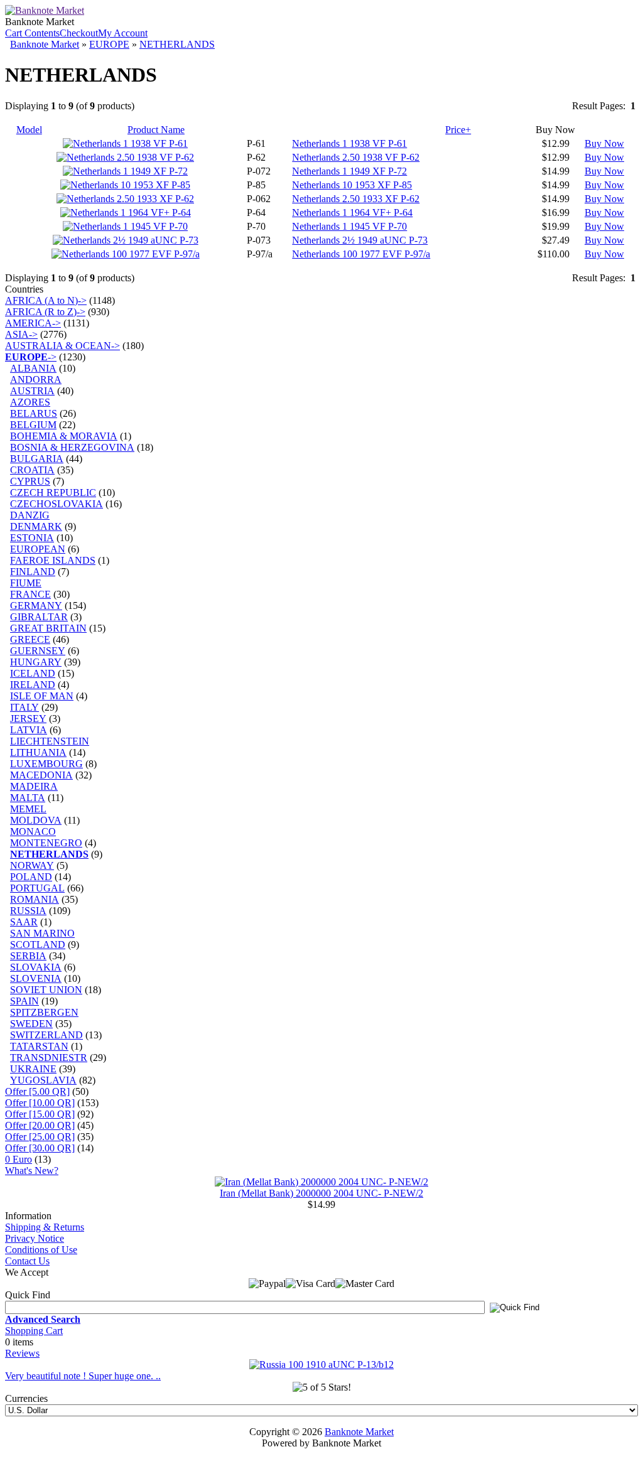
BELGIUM (33, 424)
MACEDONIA (41, 775)
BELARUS (33, 413)
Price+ (458, 129)
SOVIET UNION (46, 989)
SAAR (24, 922)
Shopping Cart (34, 1330)
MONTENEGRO (46, 842)
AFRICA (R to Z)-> (45, 311)
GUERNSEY (37, 650)
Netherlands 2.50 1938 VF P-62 (355, 157)
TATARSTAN (39, 1046)
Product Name (156, 129)
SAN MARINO (42, 933)
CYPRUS (30, 481)
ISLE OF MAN (41, 696)
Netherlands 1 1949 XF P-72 (349, 171)
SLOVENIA (36, 978)
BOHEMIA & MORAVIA (63, 436)
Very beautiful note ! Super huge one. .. (83, 1375)
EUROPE (109, 44)
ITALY (24, 707)
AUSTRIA (32, 390)
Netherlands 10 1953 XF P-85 (352, 185)
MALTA (27, 797)
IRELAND (32, 684)
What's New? (31, 1170)
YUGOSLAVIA (43, 1080)
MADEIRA (34, 786)
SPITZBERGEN (44, 1012)
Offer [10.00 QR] (40, 1102)
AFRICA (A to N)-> (46, 300)
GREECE (30, 639)
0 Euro (18, 1159)
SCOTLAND (37, 944)
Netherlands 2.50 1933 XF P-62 (355, 198)
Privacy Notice (34, 1238)
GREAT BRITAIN (48, 628)
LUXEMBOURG (46, 763)
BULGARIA (36, 458)
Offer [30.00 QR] (40, 1148)
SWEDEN (31, 1023)
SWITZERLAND (46, 1035)
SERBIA (28, 955)
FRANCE (30, 594)
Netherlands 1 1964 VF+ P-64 (352, 212)
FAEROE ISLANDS (52, 560)
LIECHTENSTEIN (49, 741)
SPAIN (24, 1001)
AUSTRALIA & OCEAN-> (62, 345)
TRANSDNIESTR (48, 1057)
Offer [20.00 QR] (40, 1125)
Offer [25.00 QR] (40, 1136)
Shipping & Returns (44, 1227)
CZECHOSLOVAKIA (56, 503)
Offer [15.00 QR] (40, 1114)
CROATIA (32, 470)
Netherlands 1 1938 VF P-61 (349, 143)
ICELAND (32, 673)
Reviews (22, 1353)
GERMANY (36, 605)
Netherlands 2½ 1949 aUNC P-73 (360, 240)
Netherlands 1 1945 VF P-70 (349, 226)
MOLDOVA (36, 820)
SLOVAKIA (36, 967)
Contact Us (27, 1261)
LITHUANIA (38, 752)
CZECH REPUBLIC (53, 492)
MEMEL (28, 809)
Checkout (79, 33)
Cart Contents (32, 33)
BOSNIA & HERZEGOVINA (72, 447)
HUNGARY (36, 662)
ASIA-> (21, 334)
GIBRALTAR (39, 616)
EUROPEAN (37, 549)
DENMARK (36, 526)
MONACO (33, 831)
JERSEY (28, 718)
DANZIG (30, 515)
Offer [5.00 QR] (37, 1091)
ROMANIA (34, 899)
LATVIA (28, 729)
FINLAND (32, 571)
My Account (123, 33)
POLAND (31, 876)
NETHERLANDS (177, 44)
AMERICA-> (33, 323)
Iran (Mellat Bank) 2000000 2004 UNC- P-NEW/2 (321, 1193)
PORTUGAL (37, 888)
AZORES (30, 402)
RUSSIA (28, 910)
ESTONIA (32, 537)
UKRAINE (33, 1068)
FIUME (25, 583)
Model (29, 129)
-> (31, 357)
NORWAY (32, 865)
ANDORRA (36, 379)
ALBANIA (33, 368)
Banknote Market (44, 44)
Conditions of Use (41, 1249)
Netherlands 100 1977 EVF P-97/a (361, 254)
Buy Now (604, 143)
